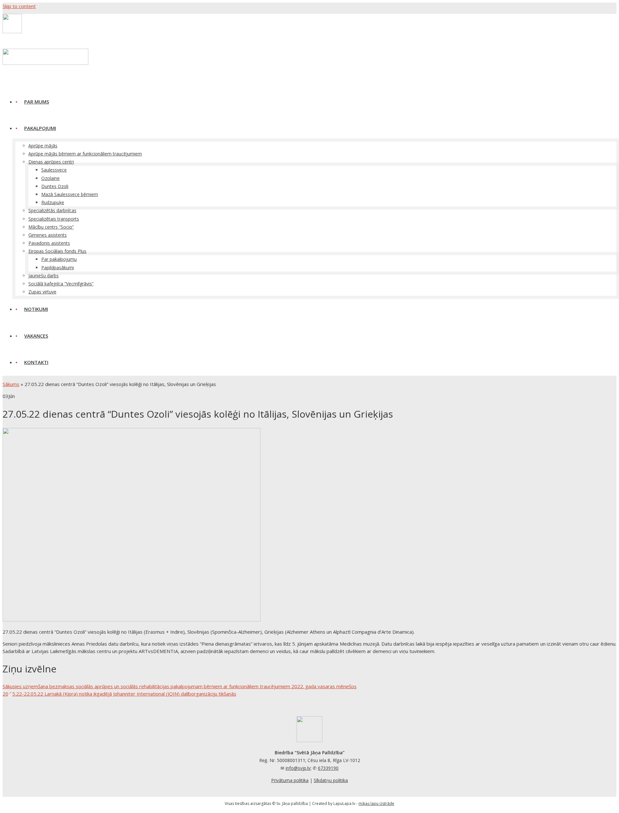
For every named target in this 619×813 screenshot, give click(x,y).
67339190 (328, 768)
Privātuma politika (290, 780)
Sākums (11, 384)
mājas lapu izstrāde (376, 803)
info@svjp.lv (298, 768)
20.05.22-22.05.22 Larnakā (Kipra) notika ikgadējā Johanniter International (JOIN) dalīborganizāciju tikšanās (119, 693)
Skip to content (19, 6)
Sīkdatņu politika (331, 780)
